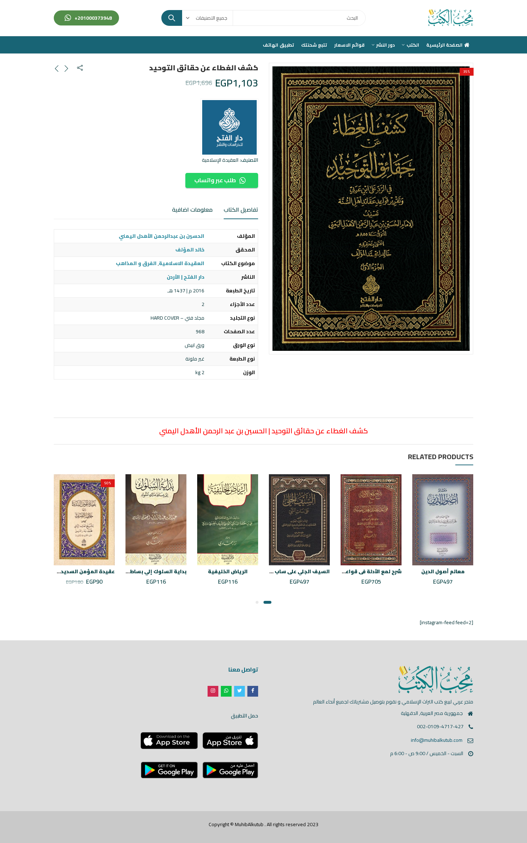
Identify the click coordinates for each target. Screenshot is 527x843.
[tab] (241, 210)
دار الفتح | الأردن (185, 277)
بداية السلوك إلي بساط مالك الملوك (142, 571)
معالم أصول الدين (443, 571)
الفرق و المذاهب (136, 263)
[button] (267, 602)
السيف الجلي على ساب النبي (295, 571)
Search (171, 18)
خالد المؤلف (189, 249)
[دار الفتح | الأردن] (229, 127)
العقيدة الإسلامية (220, 160)
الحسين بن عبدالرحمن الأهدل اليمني (161, 236)
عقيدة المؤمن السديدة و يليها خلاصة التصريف (57, 571)
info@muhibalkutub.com (436, 740)
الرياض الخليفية (228, 571)
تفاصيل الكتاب (241, 209)
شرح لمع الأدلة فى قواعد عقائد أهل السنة (352, 571)
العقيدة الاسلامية (181, 263)
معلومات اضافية (192, 209)
